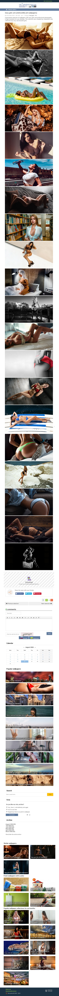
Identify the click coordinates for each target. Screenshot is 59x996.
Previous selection (13, 603)
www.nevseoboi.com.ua (11, 991)
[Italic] (9, 618)
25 (17, 661)
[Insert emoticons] (25, 618)
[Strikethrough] (14, 618)
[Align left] (17, 618)
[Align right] (22, 618)
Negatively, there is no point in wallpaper (19, 812)
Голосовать (12, 814)
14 (37, 657)
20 (31, 659)
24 (10, 661)
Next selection (45, 603)
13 (31, 657)
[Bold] (7, 618)
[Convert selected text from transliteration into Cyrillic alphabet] (36, 618)
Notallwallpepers (28, 5)
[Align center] (20, 618)
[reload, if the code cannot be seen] (27, 635)
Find (50, 794)
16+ (36, 15)
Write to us (8, 989)
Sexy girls (31, 15)
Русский (25, 638)
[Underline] (12, 618)
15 (42, 657)
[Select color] (28, 618)
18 (17, 659)
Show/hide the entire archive (13, 834)
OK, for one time (12, 809)
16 (49, 657)
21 (37, 659)
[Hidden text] (31, 618)
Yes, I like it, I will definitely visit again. (18, 807)
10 (10, 657)
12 (24, 657)
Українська (36, 638)
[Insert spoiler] (38, 618)
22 (42, 659)
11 (17, 657)
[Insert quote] (33, 618)
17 (10, 659)
